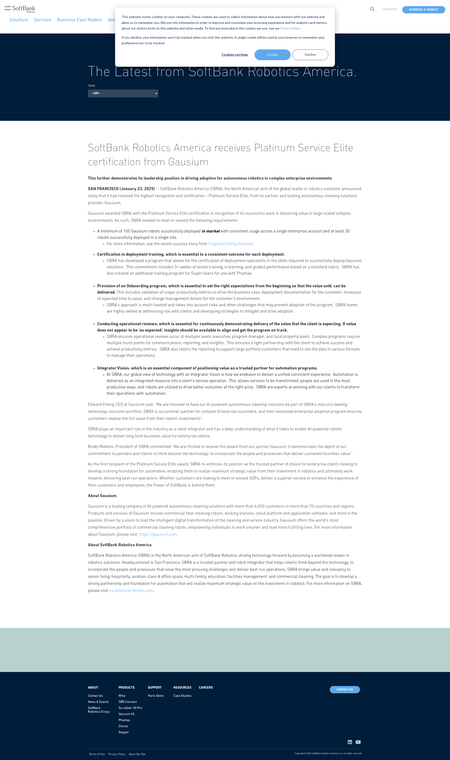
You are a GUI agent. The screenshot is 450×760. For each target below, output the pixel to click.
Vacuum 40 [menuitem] (127, 714)
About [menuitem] (93, 688)
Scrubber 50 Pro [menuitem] (130, 708)
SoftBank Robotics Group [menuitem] (99, 710)
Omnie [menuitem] (123, 726)
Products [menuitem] (127, 688)
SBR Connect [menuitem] (128, 702)
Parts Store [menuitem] (156, 696)
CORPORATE (390, 9)
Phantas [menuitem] (124, 720)
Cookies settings (234, 54)
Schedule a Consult (423, 9)
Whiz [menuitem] (122, 696)
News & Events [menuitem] (98, 702)
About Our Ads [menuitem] (137, 754)
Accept (272, 54)
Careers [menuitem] (206, 688)
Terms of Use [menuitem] (97, 754)
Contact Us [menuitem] (95, 696)
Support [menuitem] (155, 688)
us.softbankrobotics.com (131, 591)
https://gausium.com (158, 535)
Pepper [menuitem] (124, 732)
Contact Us (345, 689)
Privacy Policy (290, 28)
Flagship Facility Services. (231, 244)
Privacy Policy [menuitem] (116, 754)
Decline (310, 54)
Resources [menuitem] (182, 688)
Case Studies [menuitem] (182, 696)
